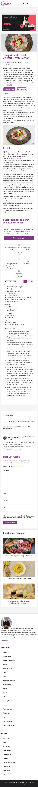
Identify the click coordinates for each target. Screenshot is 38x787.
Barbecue (6, 652)
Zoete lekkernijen (8, 725)
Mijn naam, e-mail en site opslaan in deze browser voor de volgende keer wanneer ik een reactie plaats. (18, 517)
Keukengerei (7, 754)
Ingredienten (7, 750)
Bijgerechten (7, 656)
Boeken (5, 742)
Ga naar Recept (10, 89)
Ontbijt (5, 689)
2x (28, 281)
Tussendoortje (7, 709)
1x (25, 281)
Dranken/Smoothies (9, 660)
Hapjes (5, 664)
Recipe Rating (7, 466)
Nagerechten (7, 685)
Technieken (6, 771)
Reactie (6, 471)
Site (4, 507)
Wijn (4, 775)
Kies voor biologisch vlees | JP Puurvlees (19, 556)
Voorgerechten (7, 721)
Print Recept (22, 89)
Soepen (5, 705)
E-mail (5, 500)
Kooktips (5, 758)
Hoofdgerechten (8, 668)
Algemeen (6, 738)
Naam (5, 493)
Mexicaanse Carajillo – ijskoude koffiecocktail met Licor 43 (19, 602)
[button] (27, 3)
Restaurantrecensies (9, 762)
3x (32, 281)
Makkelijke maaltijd (9, 681)
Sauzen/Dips (7, 701)
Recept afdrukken (20, 238)
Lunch (5, 676)
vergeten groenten (16, 158)
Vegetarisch (6, 713)
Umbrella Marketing (20, 784)
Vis (4, 717)
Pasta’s (5, 693)
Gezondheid (6, 746)
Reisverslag (6, 766)
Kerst (4, 672)
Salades (5, 697)
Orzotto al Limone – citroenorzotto (19, 578)
